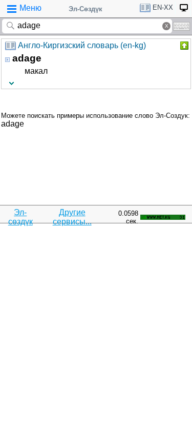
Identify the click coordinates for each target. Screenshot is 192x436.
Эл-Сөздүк (85, 9)
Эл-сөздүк (20, 217)
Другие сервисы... (72, 217)
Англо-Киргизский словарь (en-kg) (82, 45)
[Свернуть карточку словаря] (183, 45)
